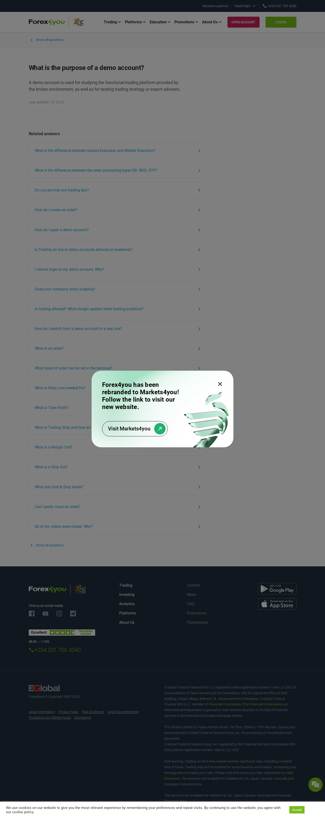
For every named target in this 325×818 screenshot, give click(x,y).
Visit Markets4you (129, 429)
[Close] (220, 384)
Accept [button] (297, 810)
